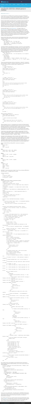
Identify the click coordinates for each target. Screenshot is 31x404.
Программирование (12, 7)
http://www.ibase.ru (13, 28)
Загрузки (14, 4)
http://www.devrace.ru (4, 29)
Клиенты (6, 4)
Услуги (10, 4)
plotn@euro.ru (7, 13)
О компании (2, 4)
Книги (26, 4)
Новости (2, 6)
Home (4, 7)
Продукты (18, 4)
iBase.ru (4, 1)
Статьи (23, 4)
